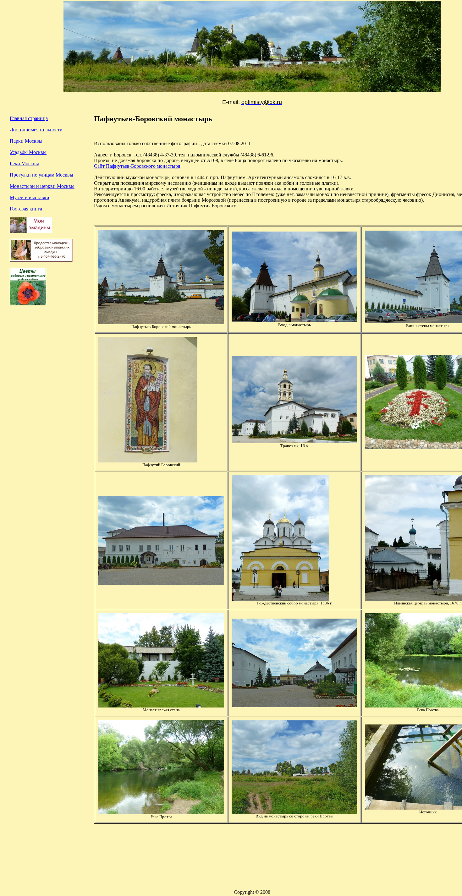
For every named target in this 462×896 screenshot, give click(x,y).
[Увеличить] (161, 322)
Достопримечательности (36, 129)
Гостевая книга (26, 208)
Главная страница (29, 118)
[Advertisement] (47, 381)
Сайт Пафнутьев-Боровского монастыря (137, 166)
